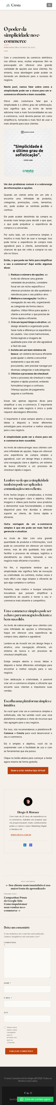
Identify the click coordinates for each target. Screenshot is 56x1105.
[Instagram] (31, 846)
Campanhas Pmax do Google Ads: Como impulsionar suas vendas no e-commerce (15, 904)
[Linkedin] (25, 846)
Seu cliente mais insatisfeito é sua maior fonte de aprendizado (28, 887)
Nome (7, 983)
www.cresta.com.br (21, 835)
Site (6, 1013)
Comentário (9, 944)
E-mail (8, 998)
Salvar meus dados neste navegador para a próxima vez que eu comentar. (12, 1034)
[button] (35, 1099)
